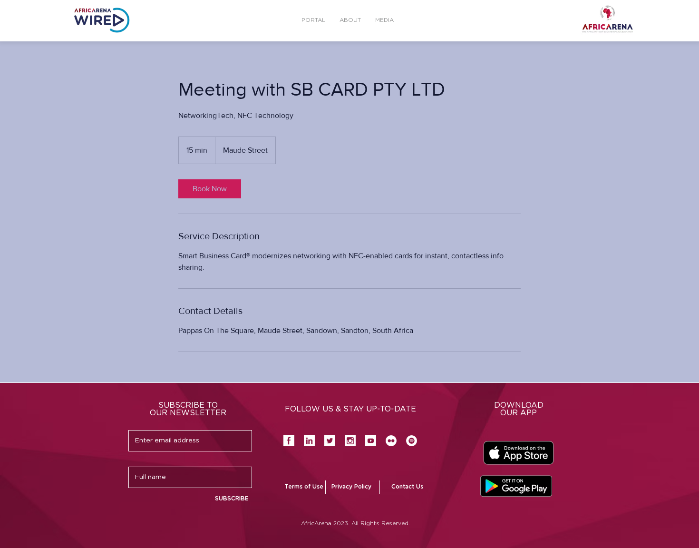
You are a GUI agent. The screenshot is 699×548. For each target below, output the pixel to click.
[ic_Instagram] (350, 440)
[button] (384, 20)
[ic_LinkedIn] (309, 440)
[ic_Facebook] (288, 440)
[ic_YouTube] (370, 440)
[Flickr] (391, 440)
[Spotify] (411, 440)
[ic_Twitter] (329, 440)
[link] (209, 188)
